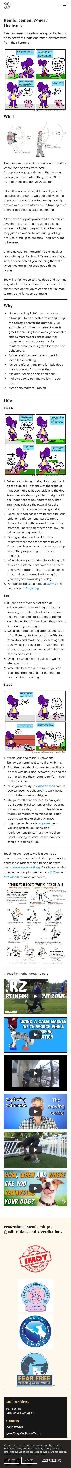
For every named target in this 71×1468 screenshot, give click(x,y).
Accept (29, 1460)
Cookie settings (51, 1460)
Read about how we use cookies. (50, 1451)
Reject (11, 1460)
